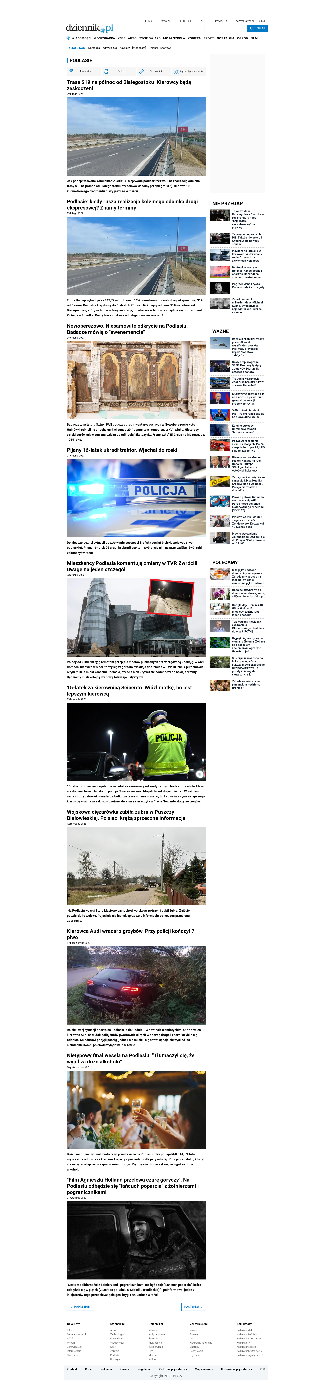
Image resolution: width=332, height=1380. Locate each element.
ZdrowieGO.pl (220, 21)
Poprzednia (82, 1306)
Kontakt (72, 1369)
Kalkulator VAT (245, 1342)
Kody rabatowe (157, 1334)
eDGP (70, 1338)
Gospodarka (116, 1338)
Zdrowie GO (110, 48)
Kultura (152, 1359)
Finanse (194, 1334)
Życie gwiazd (156, 1346)
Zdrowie (114, 1351)
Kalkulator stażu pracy (249, 1338)
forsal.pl (165, 21)
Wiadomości (117, 1342)
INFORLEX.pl (184, 21)
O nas (89, 1369)
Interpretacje (74, 1351)
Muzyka (153, 1355)
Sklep (262, 21)
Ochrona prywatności (173, 1369)
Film (151, 1351)
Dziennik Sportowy (160, 48)
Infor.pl (71, 1330)
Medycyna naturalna (201, 1342)
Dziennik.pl (117, 1324)
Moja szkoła (155, 1342)
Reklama (106, 1369)
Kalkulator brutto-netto (249, 1351)
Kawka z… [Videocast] (133, 48)
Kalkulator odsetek (247, 1346)
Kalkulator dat (244, 1330)
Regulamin (144, 1369)
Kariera (125, 1369)
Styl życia (195, 1355)
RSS (262, 1369)
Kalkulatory (244, 1324)
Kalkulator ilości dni (247, 1334)
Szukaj (260, 28)
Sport (113, 1346)
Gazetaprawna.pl (76, 1334)
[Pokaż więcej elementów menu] (265, 38)
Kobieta (153, 1330)
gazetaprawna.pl (245, 21)
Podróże (114, 1355)
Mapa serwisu (204, 1369)
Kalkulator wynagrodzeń (250, 1355)
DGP (202, 21)
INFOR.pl (147, 21)
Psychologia (196, 1351)
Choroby (194, 1346)
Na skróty (73, 1324)
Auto (113, 1330)
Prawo (193, 1330)
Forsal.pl (71, 1342)
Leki (192, 1338)
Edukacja (154, 1338)
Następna (191, 1306)
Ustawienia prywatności (236, 1369)
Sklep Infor (73, 1355)
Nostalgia (94, 48)
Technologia (117, 1334)
